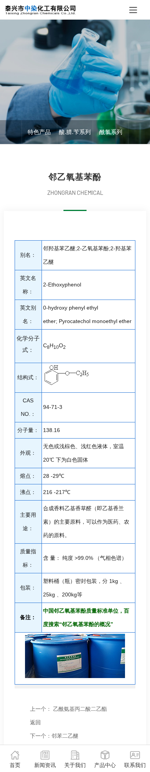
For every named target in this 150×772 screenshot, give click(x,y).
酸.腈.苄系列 (75, 132)
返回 (35, 722)
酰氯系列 (110, 132)
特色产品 (39, 132)
